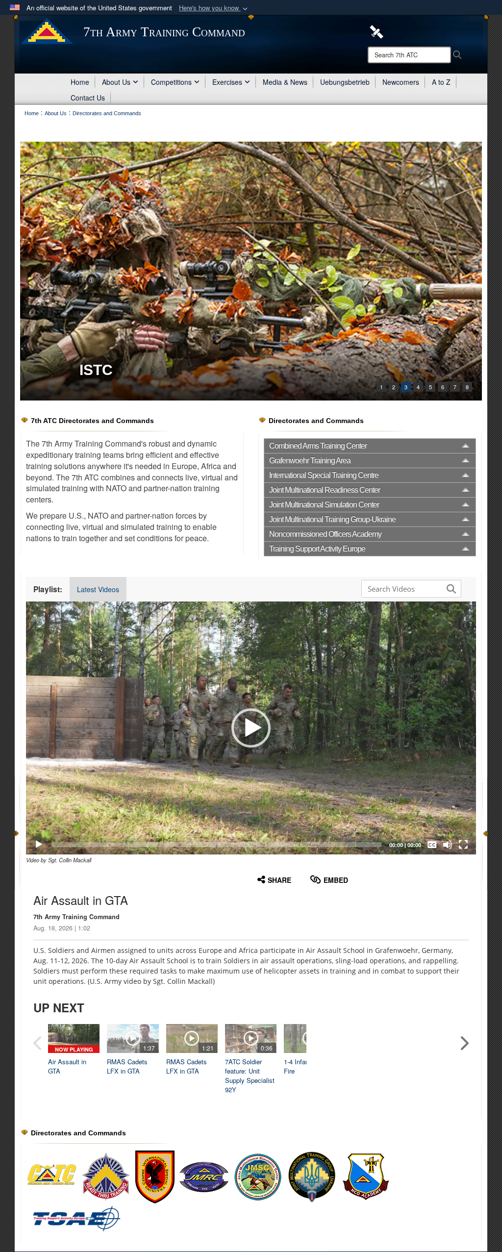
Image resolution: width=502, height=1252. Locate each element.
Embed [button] (336, 880)
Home (80, 82)
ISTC (96, 370)
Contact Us (88, 97)
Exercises (227, 82)
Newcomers (400, 82)
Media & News (285, 82)
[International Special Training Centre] (155, 1176)
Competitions (171, 82)
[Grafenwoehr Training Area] (106, 1176)
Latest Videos (98, 589)
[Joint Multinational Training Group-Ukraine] (312, 1176)
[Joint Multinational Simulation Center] (258, 1176)
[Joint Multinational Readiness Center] (204, 1176)
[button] (214, 8)
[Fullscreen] (463, 845)
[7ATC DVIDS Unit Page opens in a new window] (376, 31)
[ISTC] (251, 271)
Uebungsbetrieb (345, 82)
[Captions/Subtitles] (432, 845)
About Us (116, 82)
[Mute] (447, 845)
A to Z (441, 82)
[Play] (39, 845)
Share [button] (279, 880)
